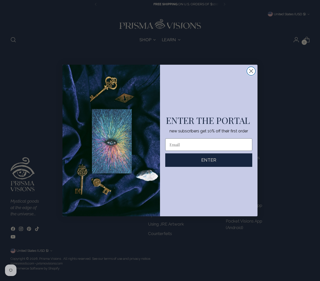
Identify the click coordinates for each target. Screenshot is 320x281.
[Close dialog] (251, 71)
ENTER (208, 160)
